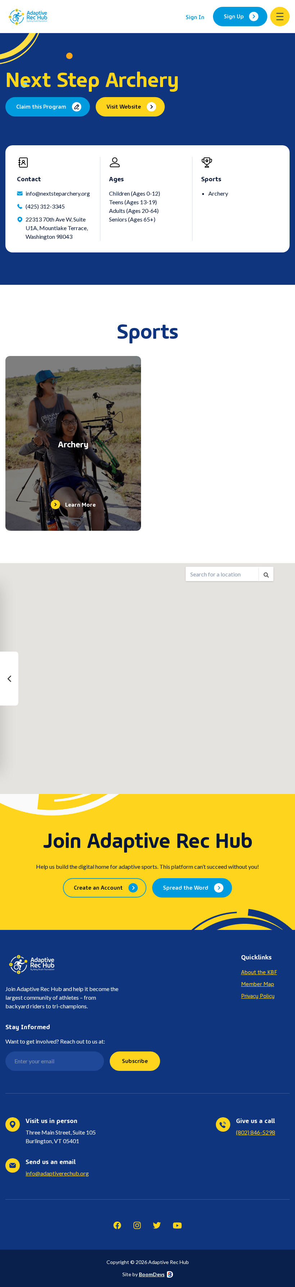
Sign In (195, 16)
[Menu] (280, 16)
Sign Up (234, 16)
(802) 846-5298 (255, 1132)
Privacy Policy (257, 995)
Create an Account (98, 887)
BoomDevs (152, 1274)
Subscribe (135, 1060)
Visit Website (123, 106)
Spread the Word (185, 887)
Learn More (80, 504)
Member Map (257, 983)
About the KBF (259, 971)
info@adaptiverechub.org (57, 1173)
